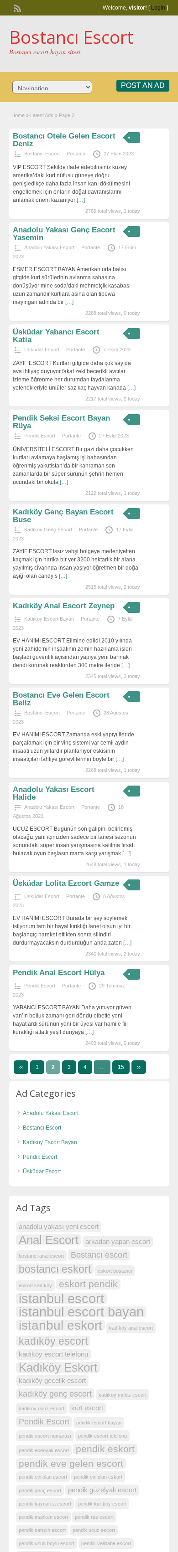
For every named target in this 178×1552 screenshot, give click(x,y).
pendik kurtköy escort (102, 1503)
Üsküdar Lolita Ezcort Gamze (66, 883)
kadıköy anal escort (131, 1328)
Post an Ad (143, 85)
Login (158, 8)
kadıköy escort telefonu (53, 1354)
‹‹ (21, 1067)
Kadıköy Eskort (58, 1367)
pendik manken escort (43, 1517)
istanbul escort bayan (81, 1311)
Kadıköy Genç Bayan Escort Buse (63, 516)
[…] (81, 200)
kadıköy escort (53, 1341)
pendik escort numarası (45, 1436)
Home (18, 115)
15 (121, 1067)
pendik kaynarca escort (45, 1503)
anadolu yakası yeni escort (59, 1226)
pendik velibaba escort (106, 1543)
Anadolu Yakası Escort (49, 247)
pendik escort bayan (98, 1422)
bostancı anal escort (41, 1256)
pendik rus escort (94, 1517)
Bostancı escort (99, 1254)
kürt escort (87, 1408)
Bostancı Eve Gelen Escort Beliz (61, 699)
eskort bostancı (115, 1271)
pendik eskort (105, 1449)
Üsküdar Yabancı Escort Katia (56, 336)
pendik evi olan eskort (98, 1477)
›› (139, 1067)
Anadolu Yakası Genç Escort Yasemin (64, 234)
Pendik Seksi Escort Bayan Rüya (61, 422)
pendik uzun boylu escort (46, 1543)
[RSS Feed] (16, 7)
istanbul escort (61, 1298)
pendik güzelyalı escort (102, 1490)
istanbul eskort (60, 1325)
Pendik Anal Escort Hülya (59, 972)
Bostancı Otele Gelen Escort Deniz (64, 140)
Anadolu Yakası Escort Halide (53, 793)
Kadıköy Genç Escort (48, 529)
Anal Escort (49, 1239)
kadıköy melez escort (123, 1395)
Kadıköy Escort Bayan (49, 619)
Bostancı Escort (71, 37)
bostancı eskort (55, 1269)
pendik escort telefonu (102, 1436)
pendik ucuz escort (94, 1530)
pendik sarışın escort (42, 1530)
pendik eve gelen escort (71, 1463)
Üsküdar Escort (41, 349)
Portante (76, 153)
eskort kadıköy (35, 1285)
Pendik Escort (39, 435)
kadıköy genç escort (55, 1393)
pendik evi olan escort (43, 1477)
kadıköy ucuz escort (41, 1408)
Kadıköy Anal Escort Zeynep (64, 605)
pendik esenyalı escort (44, 1450)
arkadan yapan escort (117, 1241)
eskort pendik (88, 1284)
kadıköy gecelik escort (52, 1380)
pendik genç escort (40, 1490)
